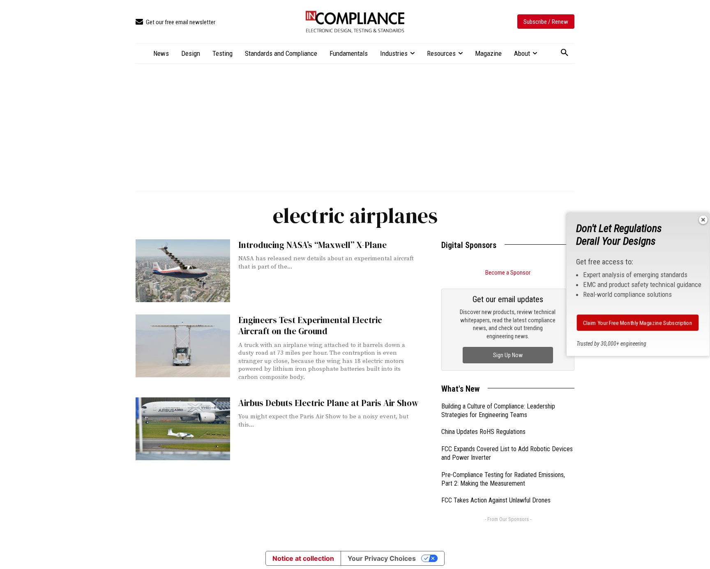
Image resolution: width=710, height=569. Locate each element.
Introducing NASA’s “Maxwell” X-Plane (312, 245)
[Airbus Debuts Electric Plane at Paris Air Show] (183, 428)
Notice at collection (303, 558)
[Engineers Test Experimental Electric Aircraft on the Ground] (183, 345)
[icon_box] (175, 22)
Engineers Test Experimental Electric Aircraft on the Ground (310, 325)
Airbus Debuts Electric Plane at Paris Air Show (328, 403)
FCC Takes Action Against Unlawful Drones (496, 500)
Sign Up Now (508, 355)
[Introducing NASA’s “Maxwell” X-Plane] (183, 270)
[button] (564, 53)
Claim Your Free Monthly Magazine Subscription (638, 322)
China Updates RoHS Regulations (483, 432)
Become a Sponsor (507, 272)
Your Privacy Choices (382, 558)
